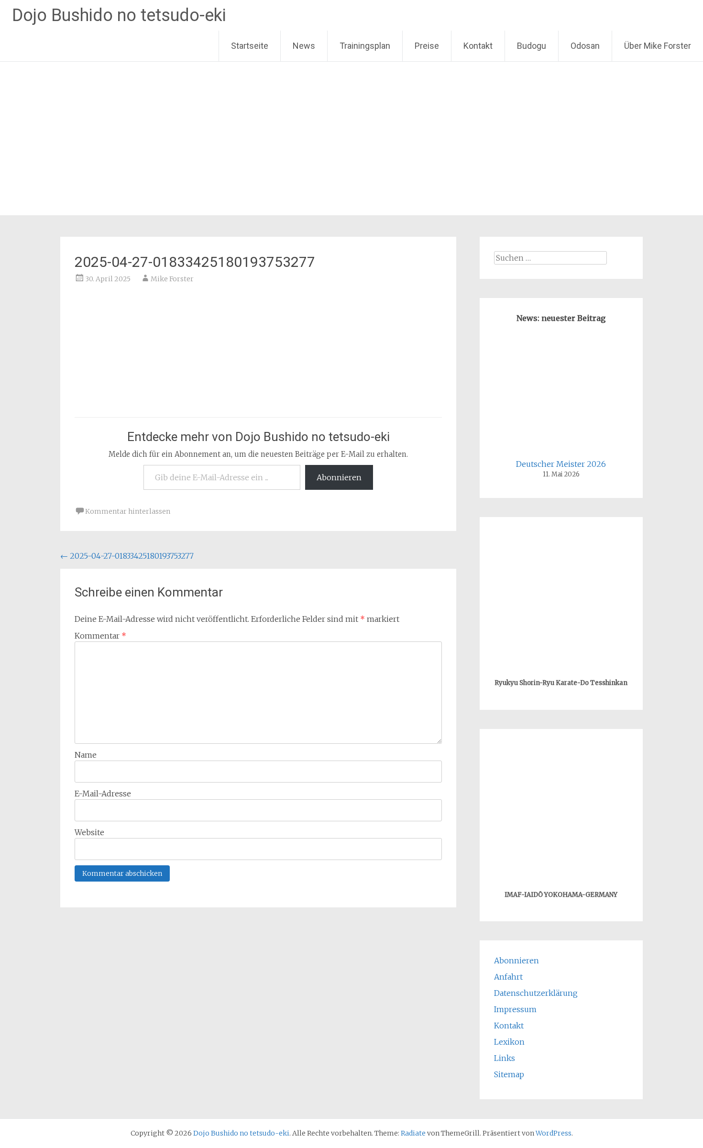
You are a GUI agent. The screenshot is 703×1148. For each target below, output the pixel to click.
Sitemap (509, 1074)
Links (504, 1058)
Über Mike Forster (657, 46)
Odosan (585, 46)
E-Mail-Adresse (103, 793)
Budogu (531, 46)
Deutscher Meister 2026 (561, 464)
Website (89, 832)
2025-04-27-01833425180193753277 (127, 556)
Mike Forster (172, 279)
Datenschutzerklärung (536, 993)
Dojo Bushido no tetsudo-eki (119, 15)
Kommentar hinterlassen (127, 511)
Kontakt (478, 46)
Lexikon (509, 1042)
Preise (427, 46)
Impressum (515, 1009)
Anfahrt (508, 977)
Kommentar (100, 635)
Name (86, 755)
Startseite (249, 46)
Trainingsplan (365, 46)
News (304, 46)
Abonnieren (339, 477)
